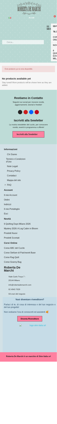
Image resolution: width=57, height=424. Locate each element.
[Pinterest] (37, 112)
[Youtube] (26, 112)
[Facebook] (31, 112)
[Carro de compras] (54, 18)
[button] (28, 134)
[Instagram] (20, 112)
